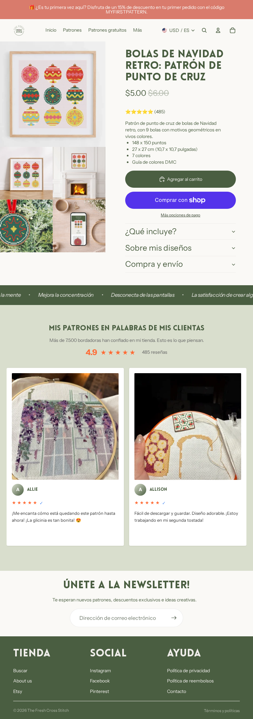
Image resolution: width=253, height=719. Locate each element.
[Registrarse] (174, 618)
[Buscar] (204, 30)
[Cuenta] (218, 30)
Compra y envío (154, 264)
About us (22, 681)
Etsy (17, 691)
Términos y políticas (222, 710)
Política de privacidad (188, 671)
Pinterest (99, 691)
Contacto (176, 691)
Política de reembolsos (190, 681)
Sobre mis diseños (158, 248)
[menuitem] (137, 30)
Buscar (20, 671)
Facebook (100, 681)
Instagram (100, 671)
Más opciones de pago (180, 215)
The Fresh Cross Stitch (48, 710)
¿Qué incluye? (151, 231)
